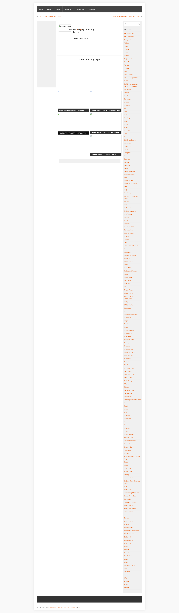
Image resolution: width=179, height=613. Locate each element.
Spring (126, 475)
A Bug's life (128, 40)
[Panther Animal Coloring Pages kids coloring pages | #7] (73, 123)
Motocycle (127, 359)
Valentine (127, 575)
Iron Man (127, 284)
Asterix (126, 65)
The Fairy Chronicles (131, 531)
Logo (126, 321)
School (126, 431)
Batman (126, 93)
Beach (126, 96)
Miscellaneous (129, 340)
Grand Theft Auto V (131, 246)
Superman (127, 515)
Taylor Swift (128, 521)
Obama (126, 387)
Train (126, 546)
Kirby (126, 302)
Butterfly (127, 130)
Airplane (127, 49)
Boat (125, 112)
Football (127, 224)
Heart (126, 265)
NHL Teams (128, 377)
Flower (126, 217)
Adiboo (126, 43)
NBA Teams (128, 371)
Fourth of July (129, 233)
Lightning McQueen (131, 314)
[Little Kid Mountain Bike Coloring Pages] (73, 101)
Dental (126, 162)
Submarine (127, 499)
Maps (126, 327)
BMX (125, 108)
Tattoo (126, 518)
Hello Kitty (128, 268)
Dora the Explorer (130, 183)
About (49, 9)
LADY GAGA (128, 305)
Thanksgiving (128, 527)
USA (125, 568)
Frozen (126, 236)
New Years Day (129, 374)
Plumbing (127, 415)
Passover (127, 403)
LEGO (126, 311)
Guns (126, 249)
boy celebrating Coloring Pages (50, 16)
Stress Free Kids (130, 496)
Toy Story (127, 543)
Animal (126, 62)
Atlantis (126, 68)
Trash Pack (128, 556)
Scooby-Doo (128, 438)
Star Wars (127, 490)
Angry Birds (128, 59)
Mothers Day (128, 355)
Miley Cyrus (128, 333)
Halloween (127, 252)
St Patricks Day (129, 478)
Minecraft (127, 336)
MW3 (126, 365)
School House (129, 434)
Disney (126, 168)
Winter (126, 581)
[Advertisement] (46, 53)
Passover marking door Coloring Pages (126, 16)
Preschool (127, 422)
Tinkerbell (127, 537)
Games (126, 239)
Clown (126, 149)
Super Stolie (128, 512)
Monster (127, 346)
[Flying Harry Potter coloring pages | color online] (105, 123)
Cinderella (127, 146)
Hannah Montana (130, 255)
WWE (126, 584)
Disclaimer (68, 9)
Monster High (129, 349)
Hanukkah (127, 258)
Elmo (126, 205)
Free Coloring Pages (54, 607)
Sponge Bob (128, 471)
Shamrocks (128, 447)
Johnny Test (128, 290)
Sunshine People (130, 502)
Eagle (126, 190)
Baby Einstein (128, 75)
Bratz (126, 124)
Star (125, 486)
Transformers (129, 553)
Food (126, 220)
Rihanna (126, 428)
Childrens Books (130, 140)
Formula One (128, 230)
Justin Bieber (128, 293)
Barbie (126, 81)
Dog (125, 177)
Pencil (126, 406)
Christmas (127, 143)
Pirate (126, 409)
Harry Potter (128, 261)
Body (126, 115)
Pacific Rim (128, 396)
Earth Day (127, 193)
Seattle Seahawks (130, 441)
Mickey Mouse (129, 330)
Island (126, 287)
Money (126, 343)
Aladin (126, 52)
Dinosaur (127, 165)
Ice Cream (127, 280)
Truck (126, 559)
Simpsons (127, 450)
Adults (126, 46)
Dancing (127, 159)
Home (41, 9)
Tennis (80, 35)
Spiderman (127, 468)
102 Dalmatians (129, 37)
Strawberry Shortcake (132, 493)
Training (127, 549)
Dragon (126, 186)
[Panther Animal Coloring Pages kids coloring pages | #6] (105, 145)
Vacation (127, 572)
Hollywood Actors (130, 271)
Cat (125, 137)
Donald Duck (128, 180)
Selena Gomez (129, 444)
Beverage (127, 99)
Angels (126, 56)
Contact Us (74, 607)
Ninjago (126, 384)
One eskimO (128, 393)
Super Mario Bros (130, 508)
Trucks (126, 562)
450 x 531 (80, 29)
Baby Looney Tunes (131, 78)
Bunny (126, 127)
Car (125, 134)
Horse (126, 274)
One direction (129, 390)
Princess (127, 425)
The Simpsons (129, 534)
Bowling (127, 118)
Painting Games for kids (132, 400)
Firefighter (128, 214)
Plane (126, 412)
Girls (126, 243)
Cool (125, 156)
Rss (79, 607)
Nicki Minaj (128, 381)
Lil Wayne (127, 317)
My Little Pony (129, 368)
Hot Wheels (128, 277)
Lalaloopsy (128, 308)
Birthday (127, 105)
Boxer (126, 121)
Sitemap (92, 9)
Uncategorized (129, 565)
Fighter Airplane (130, 211)
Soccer (126, 453)
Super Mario (128, 505)
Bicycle (126, 102)
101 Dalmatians (129, 33)
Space (126, 465)
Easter (126, 201)
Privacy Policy (80, 9)
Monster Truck (129, 352)
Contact (58, 9)
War (125, 578)
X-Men (126, 587)
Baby (125, 71)
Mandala (127, 324)
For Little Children (130, 227)
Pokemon (127, 419)
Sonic (126, 462)
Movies (126, 362)
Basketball (127, 89)
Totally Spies (128, 540)
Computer (127, 153)
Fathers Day (128, 208)
